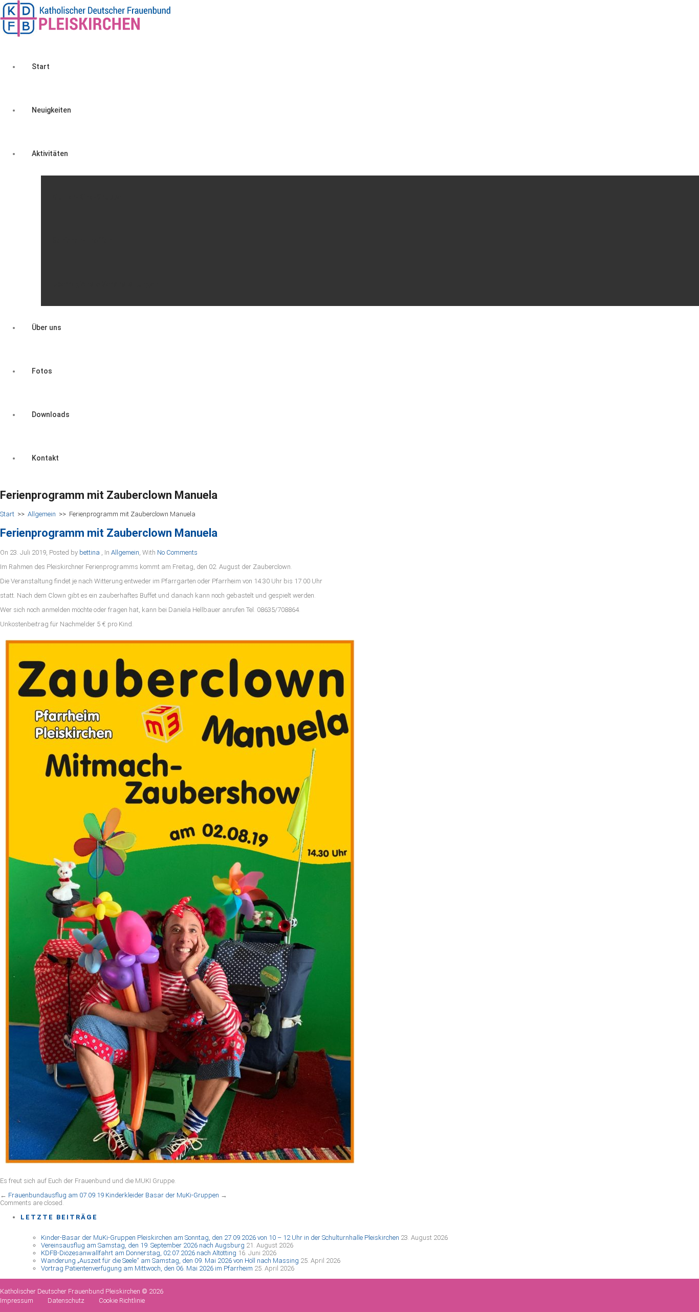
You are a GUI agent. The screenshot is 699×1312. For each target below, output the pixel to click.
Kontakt (45, 458)
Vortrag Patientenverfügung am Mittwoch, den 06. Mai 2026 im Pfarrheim (147, 1268)
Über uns (46, 327)
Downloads (51, 414)
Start (41, 66)
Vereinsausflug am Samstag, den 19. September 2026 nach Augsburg (143, 1245)
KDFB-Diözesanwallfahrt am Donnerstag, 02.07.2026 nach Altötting (138, 1253)
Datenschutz (66, 1300)
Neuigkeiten (51, 110)
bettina (89, 552)
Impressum (16, 1300)
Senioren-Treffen (82, 240)
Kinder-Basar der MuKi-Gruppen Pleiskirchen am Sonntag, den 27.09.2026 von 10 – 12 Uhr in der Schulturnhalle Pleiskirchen (220, 1237)
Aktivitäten (50, 153)
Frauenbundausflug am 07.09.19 (56, 1195)
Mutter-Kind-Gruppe (86, 197)
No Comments (177, 552)
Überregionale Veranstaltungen (105, 284)
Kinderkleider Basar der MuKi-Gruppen (162, 1195)
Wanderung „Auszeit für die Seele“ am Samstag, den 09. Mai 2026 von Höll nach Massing (170, 1260)
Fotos (42, 371)
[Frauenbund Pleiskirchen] (86, 34)
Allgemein (42, 514)
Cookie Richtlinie (122, 1300)
